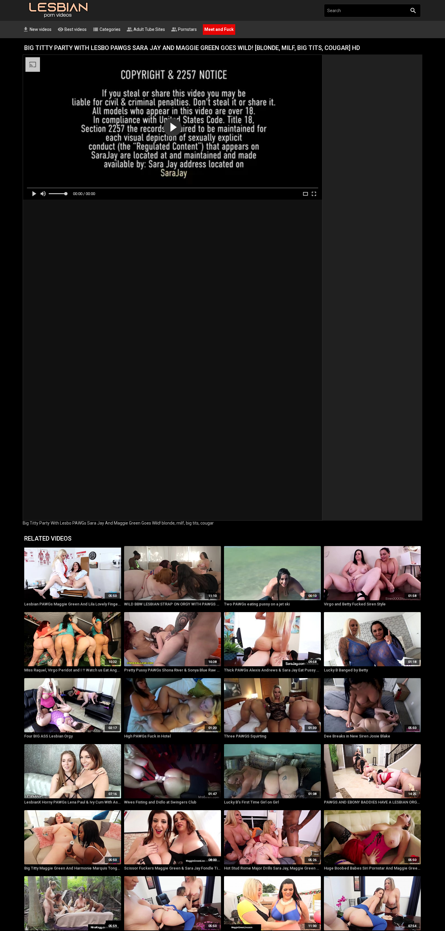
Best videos (72, 29)
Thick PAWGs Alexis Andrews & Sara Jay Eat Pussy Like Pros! (272, 670)
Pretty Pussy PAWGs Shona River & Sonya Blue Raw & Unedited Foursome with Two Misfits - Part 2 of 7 (172, 670)
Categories (106, 29)
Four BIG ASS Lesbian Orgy (48, 736)
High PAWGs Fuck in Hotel (147, 736)
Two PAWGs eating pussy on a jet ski (257, 604)
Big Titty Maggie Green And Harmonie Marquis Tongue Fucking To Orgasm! (72, 868)
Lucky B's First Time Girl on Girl (251, 802)
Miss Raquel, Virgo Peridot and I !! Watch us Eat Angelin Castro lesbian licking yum (72, 670)
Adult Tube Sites (146, 29)
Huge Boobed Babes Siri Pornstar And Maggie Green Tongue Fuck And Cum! (372, 868)
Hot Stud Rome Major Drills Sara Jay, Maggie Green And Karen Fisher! (272, 868)
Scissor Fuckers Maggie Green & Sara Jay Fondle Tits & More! (172, 868)
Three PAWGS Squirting (245, 736)
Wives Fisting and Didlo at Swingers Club (160, 802)
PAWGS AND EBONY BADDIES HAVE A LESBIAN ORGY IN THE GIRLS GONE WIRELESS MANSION (372, 802)
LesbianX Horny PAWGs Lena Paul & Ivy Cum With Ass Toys (72, 802)
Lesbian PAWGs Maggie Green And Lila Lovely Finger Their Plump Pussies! (72, 604)
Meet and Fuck (219, 29)
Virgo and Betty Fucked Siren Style (355, 604)
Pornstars (184, 29)
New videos (37, 29)
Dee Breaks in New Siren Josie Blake (357, 736)
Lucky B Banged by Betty (346, 670)
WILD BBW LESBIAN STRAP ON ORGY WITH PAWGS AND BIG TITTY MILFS (172, 604)
